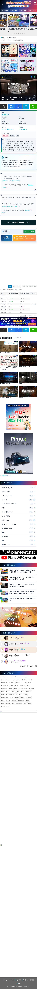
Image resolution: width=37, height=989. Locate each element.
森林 (3, 694)
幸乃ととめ (5, 114)
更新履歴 (32, 980)
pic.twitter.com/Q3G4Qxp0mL (11, 181)
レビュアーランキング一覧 (28, 666)
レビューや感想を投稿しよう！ (18, 222)
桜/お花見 (29, 691)
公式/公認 (4, 682)
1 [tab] (13, 33)
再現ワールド (17, 520)
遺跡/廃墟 (21, 700)
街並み (14, 700)
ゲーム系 (17, 499)
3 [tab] (16, 33)
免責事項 (18, 980)
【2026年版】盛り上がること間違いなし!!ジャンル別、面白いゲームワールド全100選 (22, 571)
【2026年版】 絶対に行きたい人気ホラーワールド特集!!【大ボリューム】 (22, 578)
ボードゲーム (17, 680)
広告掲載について (5, 476)
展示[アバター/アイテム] (17, 524)
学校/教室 (4, 688)
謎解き (17, 540)
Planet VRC (23, 129)
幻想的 (32, 688)
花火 (3, 700)
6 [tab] (22, 33)
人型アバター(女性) (27, 680)
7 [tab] (24, 33)
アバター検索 (14, 10)
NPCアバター (5, 677)
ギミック (18, 677)
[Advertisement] (18, 263)
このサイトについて (9, 980)
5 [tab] (20, 33)
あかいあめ (12, 649)
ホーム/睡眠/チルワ (8, 129)
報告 (34, 95)
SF (12, 677)
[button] (15, 472)
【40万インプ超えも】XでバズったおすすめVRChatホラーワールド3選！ (21, 585)
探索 (3, 691)
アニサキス (12, 643)
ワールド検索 (5, 10)
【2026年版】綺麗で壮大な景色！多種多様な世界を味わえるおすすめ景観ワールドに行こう (22, 592)
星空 (14, 691)
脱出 (23, 697)
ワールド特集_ (17, 516)
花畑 (9, 700)
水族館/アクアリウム (12, 694)
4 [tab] (18, 33)
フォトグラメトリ (6, 680)
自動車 (29, 697)
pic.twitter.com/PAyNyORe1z (11, 206)
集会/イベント (17, 544)
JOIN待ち (12, 135)
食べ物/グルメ (5, 706)
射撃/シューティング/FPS (21, 688)
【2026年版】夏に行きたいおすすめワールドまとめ (22, 599)
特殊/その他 (17, 536)
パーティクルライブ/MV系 (17, 504)
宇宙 (11, 688)
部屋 (18, 135)
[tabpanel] (18, 22)
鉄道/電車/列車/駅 (17, 703)
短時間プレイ (5, 697)
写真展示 (12, 682)
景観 (17, 532)
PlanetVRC (15, 986)
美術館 (17, 697)
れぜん (11, 661)
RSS (19, 983)
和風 (30, 682)
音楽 (30, 703)
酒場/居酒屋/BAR (6, 703)
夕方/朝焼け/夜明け (20, 685)
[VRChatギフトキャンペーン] (18, 417)
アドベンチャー (17, 491)
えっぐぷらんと (14, 655)
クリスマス (26, 677)
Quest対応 (5, 135)
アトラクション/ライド (17, 487)
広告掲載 (25, 980)
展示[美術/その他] (17, 528)
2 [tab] (15, 33)
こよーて (12, 637)
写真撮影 (19, 682)
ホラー (17, 508)
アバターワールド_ (17, 495)
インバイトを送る (30, 231)
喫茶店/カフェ (5, 685)
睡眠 (26, 694)
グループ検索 (23, 10)
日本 (9, 691)
